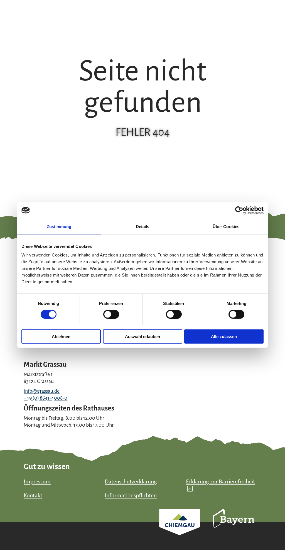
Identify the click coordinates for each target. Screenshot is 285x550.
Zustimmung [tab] (59, 226)
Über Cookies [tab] (226, 226)
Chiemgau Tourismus (179, 529)
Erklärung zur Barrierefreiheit (220, 485)
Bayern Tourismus (233, 526)
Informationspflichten (131, 495)
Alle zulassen (224, 336)
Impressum (37, 481)
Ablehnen (61, 336)
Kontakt (33, 495)
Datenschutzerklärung (131, 481)
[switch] (111, 314)
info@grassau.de (42, 391)
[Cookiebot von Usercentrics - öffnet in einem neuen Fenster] (239, 210)
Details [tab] (142, 226)
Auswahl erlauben (142, 336)
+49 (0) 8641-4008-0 (45, 398)
